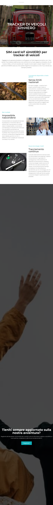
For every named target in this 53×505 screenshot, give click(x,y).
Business (21, 2)
